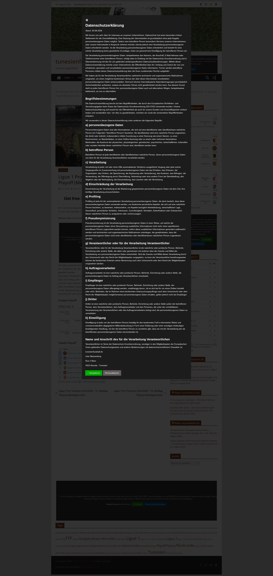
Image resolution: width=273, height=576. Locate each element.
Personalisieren (112, 373)
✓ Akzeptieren (93, 373)
